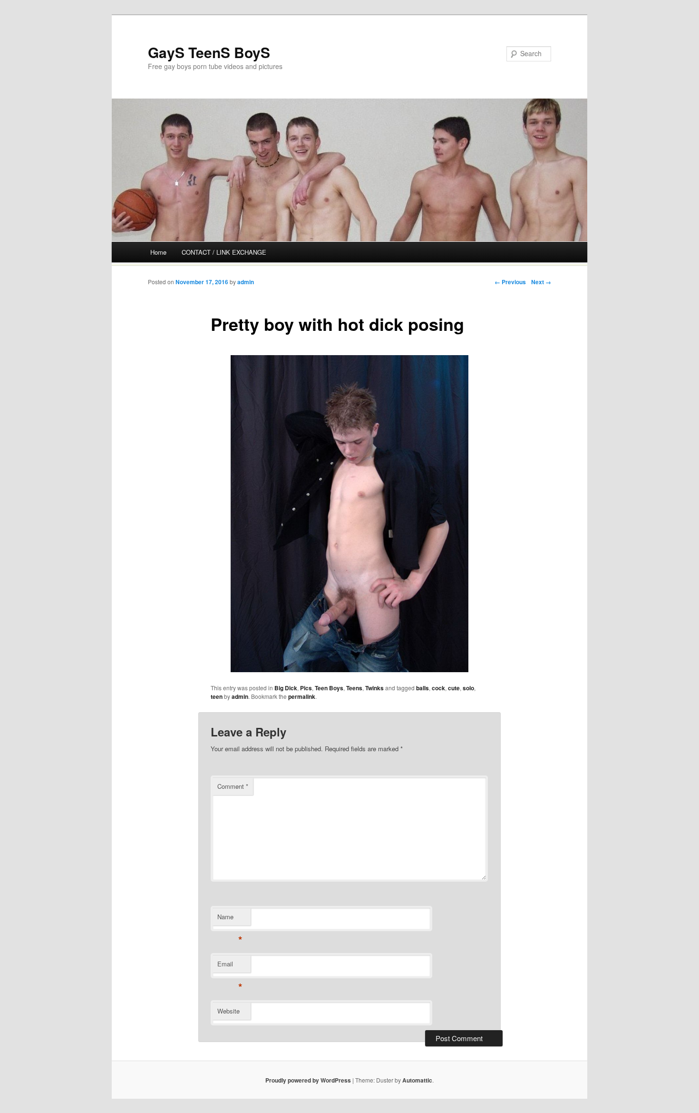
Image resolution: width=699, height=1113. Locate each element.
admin (245, 282)
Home (158, 252)
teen (217, 696)
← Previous (510, 282)
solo (468, 688)
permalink (301, 696)
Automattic (417, 1080)
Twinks (374, 688)
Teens (354, 688)
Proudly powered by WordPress (308, 1080)
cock (438, 688)
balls (422, 688)
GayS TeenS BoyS (209, 52)
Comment (232, 786)
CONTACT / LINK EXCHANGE (224, 252)
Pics (306, 688)
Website (228, 1010)
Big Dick (285, 688)
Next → (541, 282)
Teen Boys (329, 688)
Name (230, 919)
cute (454, 688)
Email (230, 966)
